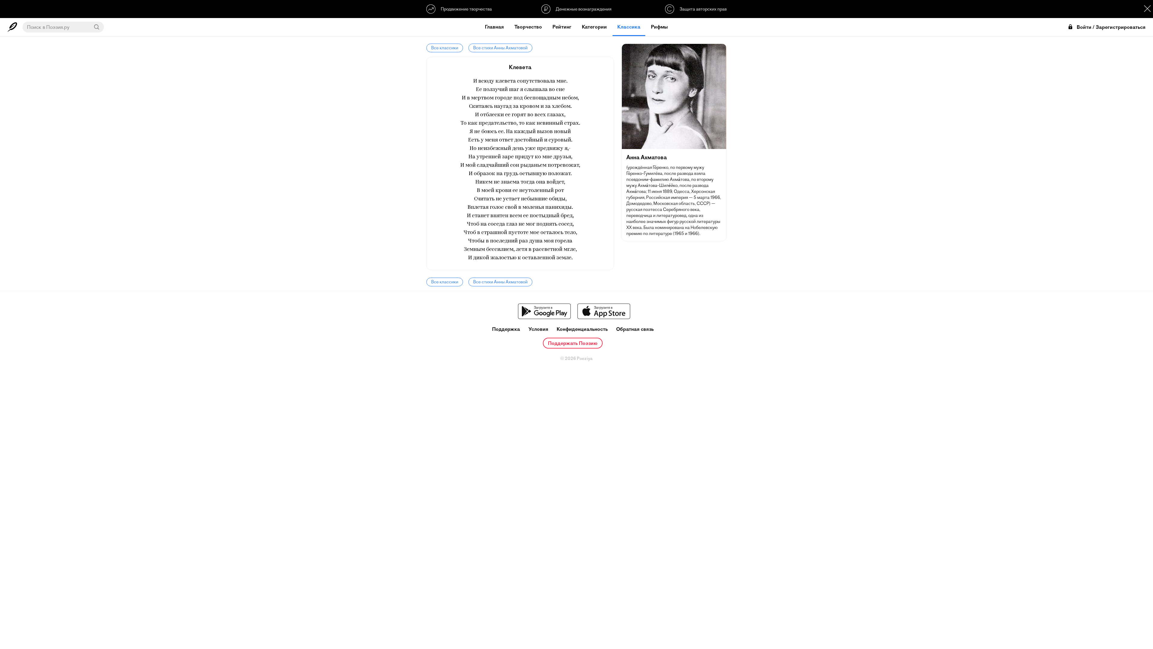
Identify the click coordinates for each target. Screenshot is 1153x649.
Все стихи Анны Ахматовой (500, 47)
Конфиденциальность (582, 329)
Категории (594, 27)
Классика (628, 27)
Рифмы (659, 27)
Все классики (444, 47)
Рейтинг (561, 27)
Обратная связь (635, 329)
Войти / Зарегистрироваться (1111, 27)
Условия (538, 329)
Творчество (528, 27)
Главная (494, 27)
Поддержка (506, 329)
